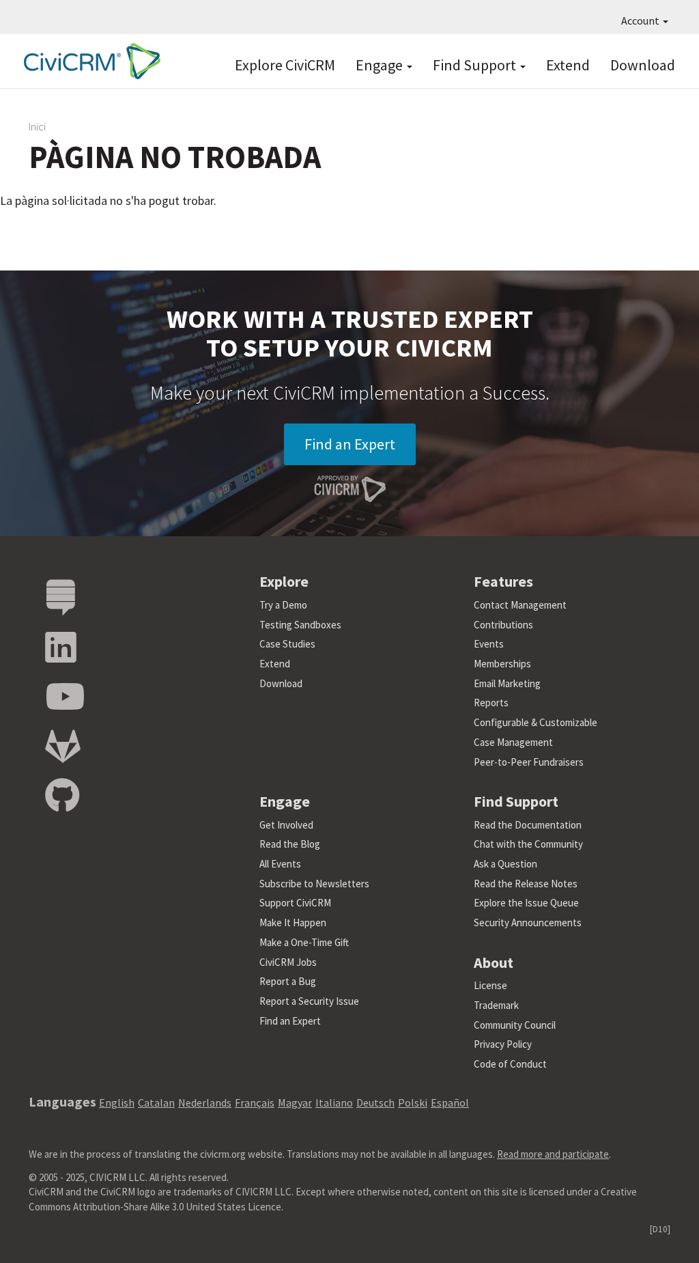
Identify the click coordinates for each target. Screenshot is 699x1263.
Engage (380, 64)
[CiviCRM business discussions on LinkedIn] (61, 647)
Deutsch (375, 1102)
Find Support (476, 64)
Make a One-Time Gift (304, 942)
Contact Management (520, 604)
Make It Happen (292, 922)
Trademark (496, 1005)
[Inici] (88, 61)
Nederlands (204, 1102)
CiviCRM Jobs (288, 962)
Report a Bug (287, 981)
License (490, 985)
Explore (284, 581)
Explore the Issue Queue (526, 902)
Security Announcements (528, 922)
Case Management (513, 742)
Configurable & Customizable (535, 722)
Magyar (295, 1102)
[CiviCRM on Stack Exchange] (61, 598)
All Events (280, 863)
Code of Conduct (510, 1063)
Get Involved (286, 824)
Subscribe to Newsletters (314, 883)
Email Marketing (507, 683)
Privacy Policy (503, 1044)
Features (503, 581)
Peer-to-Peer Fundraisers (529, 761)
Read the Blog (289, 843)
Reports (491, 702)
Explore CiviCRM (285, 64)
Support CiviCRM (295, 902)
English (116, 1102)
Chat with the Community (528, 843)
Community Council (515, 1024)
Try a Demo (283, 604)
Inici (37, 126)
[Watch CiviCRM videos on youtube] (65, 697)
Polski (412, 1102)
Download (642, 64)
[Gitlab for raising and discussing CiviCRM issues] (63, 746)
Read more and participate (553, 1154)
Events (489, 643)
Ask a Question (505, 863)
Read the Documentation (528, 824)
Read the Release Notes (525, 883)
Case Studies (287, 643)
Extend (568, 64)
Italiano (334, 1102)
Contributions (503, 624)
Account (641, 20)
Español (450, 1102)
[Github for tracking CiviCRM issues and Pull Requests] (62, 796)
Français (254, 1102)
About (493, 962)
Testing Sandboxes (300, 624)
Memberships (502, 663)
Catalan (156, 1102)
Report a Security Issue (309, 1001)
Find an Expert (349, 444)
